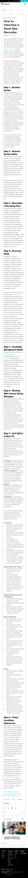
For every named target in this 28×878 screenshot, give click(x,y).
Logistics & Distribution (9, 862)
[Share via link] (15, 808)
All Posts (4, 10)
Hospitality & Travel (10, 858)
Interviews (20, 799)
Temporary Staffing (3, 857)
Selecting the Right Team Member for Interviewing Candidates (12, 837)
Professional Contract (3, 853)
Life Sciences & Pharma (10, 860)
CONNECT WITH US (22, 851)
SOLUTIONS (4, 850)
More (10, 10)
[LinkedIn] (21, 1)
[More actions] (23, 18)
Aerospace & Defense (10, 851)
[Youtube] (24, 1)
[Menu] (25, 4)
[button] (23, 10)
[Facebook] (26, 1)
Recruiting (7, 799)
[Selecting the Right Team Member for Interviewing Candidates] (14, 828)
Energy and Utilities (10, 857)
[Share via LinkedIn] (12, 808)
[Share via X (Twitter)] (8, 808)
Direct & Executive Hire (4, 855)
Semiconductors (10, 865)
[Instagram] (23, 1)
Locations (16, 851)
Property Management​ (11, 864)
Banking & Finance (10, 853)
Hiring (13, 799)
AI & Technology (10, 852)
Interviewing (7, 803)
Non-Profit (9, 863)
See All (22, 818)
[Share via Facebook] (4, 808)
